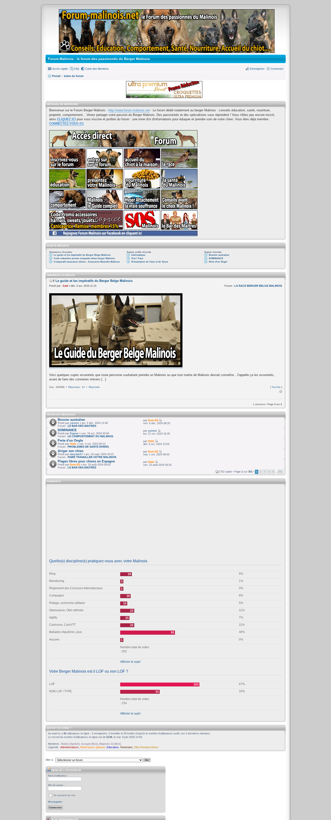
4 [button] (269, 471)
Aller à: (50, 759)
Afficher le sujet (130, 661)
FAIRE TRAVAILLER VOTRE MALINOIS (92, 457)
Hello (73, 443)
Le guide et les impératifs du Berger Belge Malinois (82, 255)
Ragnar (74, 433)
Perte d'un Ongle (218, 262)
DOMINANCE (216, 258)
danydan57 (76, 454)
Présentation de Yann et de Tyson (149, 262)
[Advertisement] (165, 523)
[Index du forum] (167, 50)
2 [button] (260, 471)
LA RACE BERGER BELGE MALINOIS (258, 285)
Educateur (113, 747)
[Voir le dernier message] (50, 281)
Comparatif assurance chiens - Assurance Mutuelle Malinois (87, 262)
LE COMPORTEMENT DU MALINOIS (90, 436)
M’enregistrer (55, 801)
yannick (74, 422)
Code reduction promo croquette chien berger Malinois (84, 258)
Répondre (94, 387)
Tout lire (276, 387)
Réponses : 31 (76, 387)
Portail (56, 76)
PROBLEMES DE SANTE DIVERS (88, 446)
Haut (280, 392)
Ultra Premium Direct (146, 747)
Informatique (138, 255)
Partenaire (126, 747)
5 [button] (273, 471)
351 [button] (280, 471)
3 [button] (265, 471)
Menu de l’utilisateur (66, 770)
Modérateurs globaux (92, 747)
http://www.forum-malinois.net (129, 110)
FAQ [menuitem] (76, 68)
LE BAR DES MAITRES (82, 425)
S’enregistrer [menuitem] (257, 68)
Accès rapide (60, 68)
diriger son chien (70, 451)
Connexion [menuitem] (277, 68)
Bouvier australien (219, 255)
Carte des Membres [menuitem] (97, 68)
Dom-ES (153, 420)
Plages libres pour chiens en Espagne (86, 461)
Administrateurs (69, 747)
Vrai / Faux (137, 258)
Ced (65, 285)
